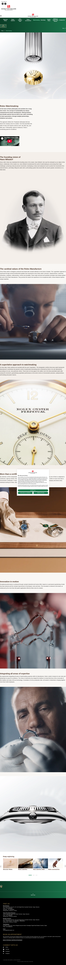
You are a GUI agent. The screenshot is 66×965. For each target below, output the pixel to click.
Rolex (2, 30)
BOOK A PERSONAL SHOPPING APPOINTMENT (12, 940)
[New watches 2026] (40, 863)
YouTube (7, 949)
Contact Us (62, 20)
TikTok (6, 947)
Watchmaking (36, 20)
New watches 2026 (20, 20)
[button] (30, 875)
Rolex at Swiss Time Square (55, 20)
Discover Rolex (5, 20)
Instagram (7, 953)
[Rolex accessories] (55, 863)
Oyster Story (49, 20)
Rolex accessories (28, 20)
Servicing (43, 20)
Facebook (7, 951)
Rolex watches (13, 20)
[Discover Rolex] (10, 863)
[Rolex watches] (25, 863)
